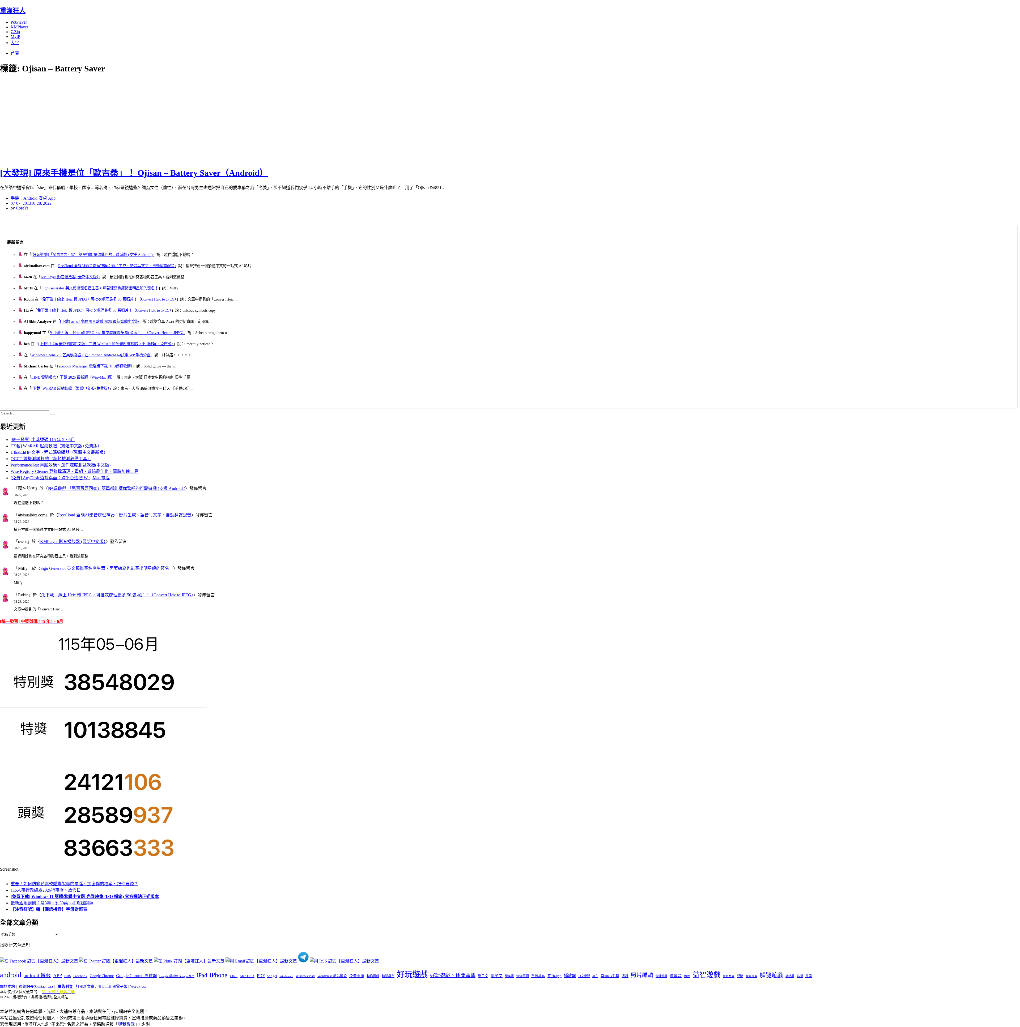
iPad (202, 975)
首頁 (15, 53)
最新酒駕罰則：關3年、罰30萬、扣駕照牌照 (52, 903)
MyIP (15, 36)
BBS (67, 976)
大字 (15, 42)
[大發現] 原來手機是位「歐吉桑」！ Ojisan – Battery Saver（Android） (134, 173)
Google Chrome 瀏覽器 (136, 975)
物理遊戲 (661, 976)
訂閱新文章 (85, 987)
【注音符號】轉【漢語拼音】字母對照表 (49, 909)
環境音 (676, 976)
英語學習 (751, 976)
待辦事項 (522, 976)
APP (57, 975)
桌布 (595, 976)
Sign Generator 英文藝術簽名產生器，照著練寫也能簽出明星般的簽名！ (99, 288)
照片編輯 (642, 975)
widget (272, 976)
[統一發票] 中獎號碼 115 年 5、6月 (43, 439)
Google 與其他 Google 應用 (176, 976)
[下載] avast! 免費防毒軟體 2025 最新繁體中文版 (99, 321)
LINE (233, 976)
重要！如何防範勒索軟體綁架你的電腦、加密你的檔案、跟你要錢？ (74, 883)
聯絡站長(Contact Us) (36, 987)
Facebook (80, 976)
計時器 (789, 976)
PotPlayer (19, 22)
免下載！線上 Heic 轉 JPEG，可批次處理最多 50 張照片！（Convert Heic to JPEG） (109, 299)
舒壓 (740, 976)
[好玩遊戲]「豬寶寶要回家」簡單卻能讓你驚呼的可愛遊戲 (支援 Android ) (92, 255)
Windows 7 (286, 976)
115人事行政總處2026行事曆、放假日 (46, 890)
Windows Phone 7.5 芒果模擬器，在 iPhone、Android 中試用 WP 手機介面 (91, 355)
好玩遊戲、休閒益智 (452, 975)
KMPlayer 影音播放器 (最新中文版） (70, 277)
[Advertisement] (95, 119)
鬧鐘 (808, 976)
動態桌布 (388, 976)
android (10, 975)
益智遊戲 (706, 975)
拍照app (554, 976)
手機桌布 (538, 976)
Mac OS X (247, 976)
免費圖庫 (356, 976)
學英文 (497, 976)
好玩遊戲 (412, 974)
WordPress (138, 987)
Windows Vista (305, 976)
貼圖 (800, 976)
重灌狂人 (13, 10)
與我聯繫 (126, 1024)
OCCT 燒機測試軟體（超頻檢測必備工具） (51, 458)
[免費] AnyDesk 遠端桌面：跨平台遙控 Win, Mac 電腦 (60, 478)
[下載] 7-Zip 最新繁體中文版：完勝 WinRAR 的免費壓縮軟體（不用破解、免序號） (105, 344)
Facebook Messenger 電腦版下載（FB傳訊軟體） (95, 366)
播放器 (570, 975)
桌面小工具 (610, 976)
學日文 (483, 976)
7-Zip (15, 31)
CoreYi (22, 208)
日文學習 (584, 976)
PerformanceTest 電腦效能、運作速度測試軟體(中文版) (60, 465)
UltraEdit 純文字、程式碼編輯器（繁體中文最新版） (59, 452)
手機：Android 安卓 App (33, 198)
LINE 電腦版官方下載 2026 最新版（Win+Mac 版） (72, 377)
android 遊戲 (37, 975)
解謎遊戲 (771, 975)
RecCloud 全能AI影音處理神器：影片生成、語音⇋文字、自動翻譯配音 (116, 266)
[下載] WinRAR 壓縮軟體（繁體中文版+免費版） (70, 388)
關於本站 (7, 987)
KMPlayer (19, 27)
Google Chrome (102, 976)
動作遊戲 (373, 976)
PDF (261, 975)
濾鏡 (625, 976)
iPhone (218, 975)
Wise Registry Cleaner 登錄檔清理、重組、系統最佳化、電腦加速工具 (74, 471)
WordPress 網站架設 (332, 976)
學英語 (509, 976)
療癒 (687, 976)
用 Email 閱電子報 (112, 987)
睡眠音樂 (728, 976)
